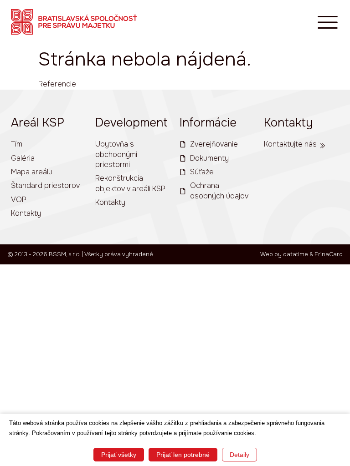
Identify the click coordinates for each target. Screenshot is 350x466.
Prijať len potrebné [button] (183, 454)
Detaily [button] (239, 454)
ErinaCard (328, 254)
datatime (295, 254)
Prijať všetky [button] (118, 454)
